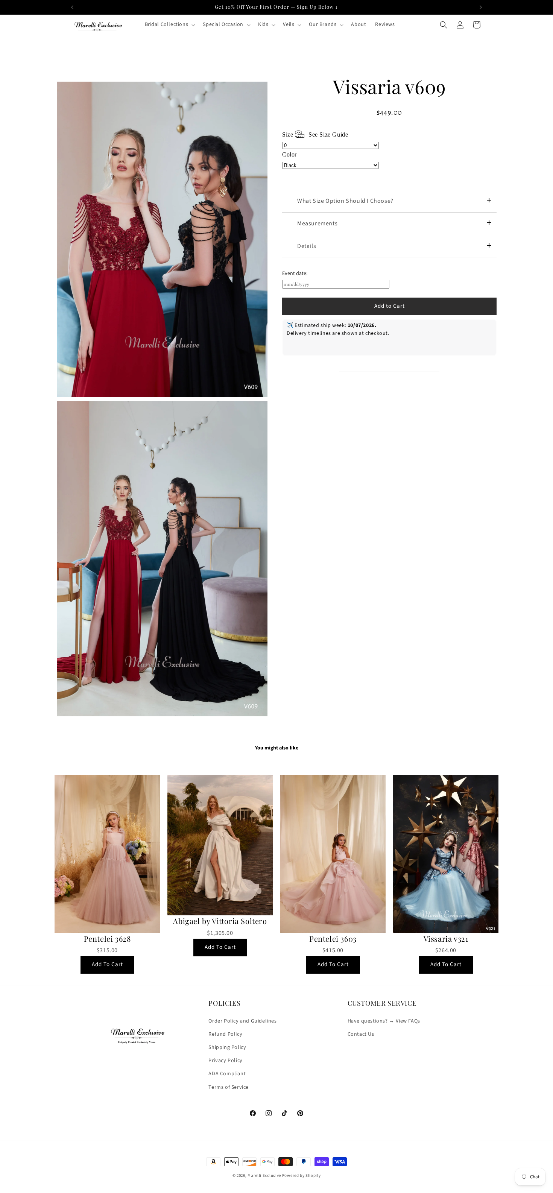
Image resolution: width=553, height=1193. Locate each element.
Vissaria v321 (446, 938)
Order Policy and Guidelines (242, 1020)
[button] (169, 24)
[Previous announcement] (72, 7)
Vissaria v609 (389, 86)
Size (315, 134)
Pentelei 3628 (107, 938)
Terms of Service (228, 1087)
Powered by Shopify (301, 1175)
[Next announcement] (480, 7)
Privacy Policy (225, 1060)
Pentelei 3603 (333, 938)
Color (289, 154)
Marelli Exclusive (264, 1175)
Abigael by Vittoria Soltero (220, 921)
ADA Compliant (227, 1073)
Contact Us (361, 1034)
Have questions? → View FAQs (384, 1020)
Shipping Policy (227, 1047)
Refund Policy (225, 1034)
